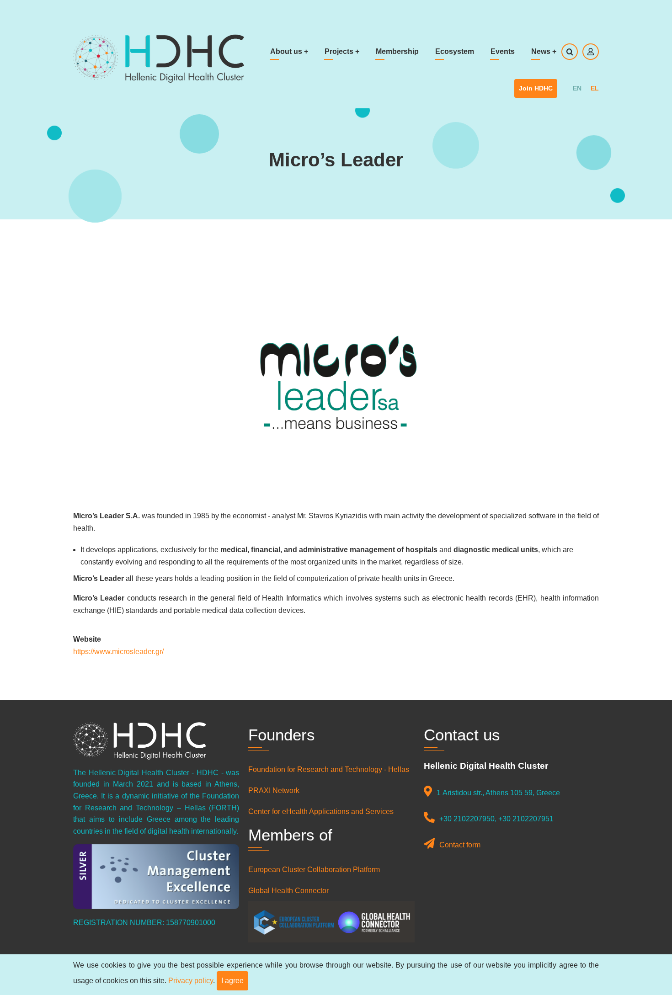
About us (289, 51)
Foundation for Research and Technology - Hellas (328, 769)
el (595, 88)
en (577, 88)
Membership (397, 51)
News (543, 51)
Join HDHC (536, 88)
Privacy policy (190, 980)
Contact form (459, 845)
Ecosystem (454, 51)
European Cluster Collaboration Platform (314, 869)
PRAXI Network (273, 790)
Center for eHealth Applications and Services (321, 811)
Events (503, 51)
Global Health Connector (288, 890)
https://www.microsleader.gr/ (118, 651)
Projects (342, 51)
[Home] (158, 58)
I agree (232, 980)
